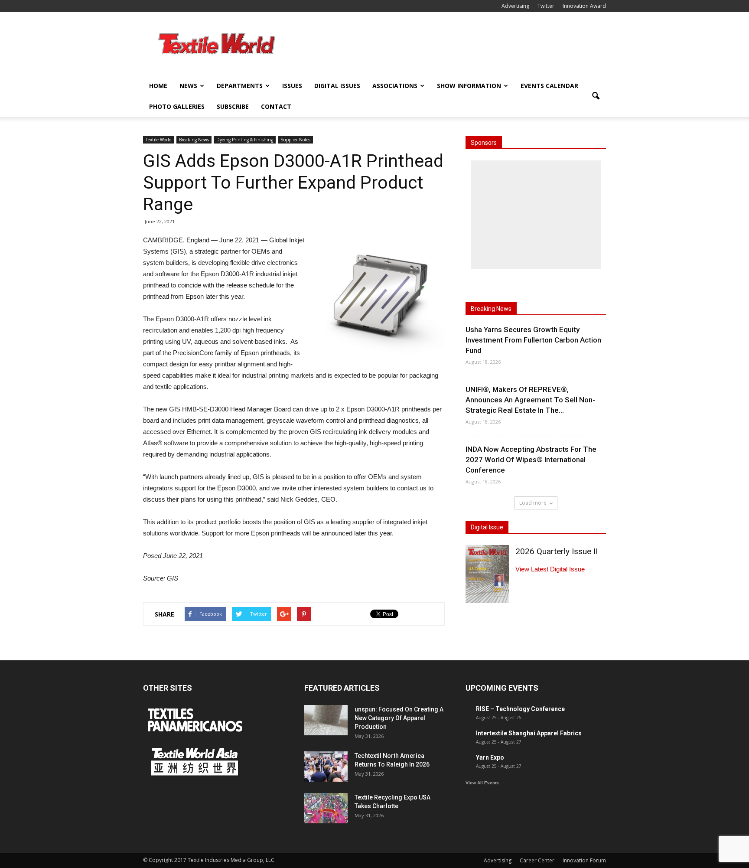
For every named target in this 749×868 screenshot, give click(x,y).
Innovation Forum (584, 860)
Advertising (515, 6)
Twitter (545, 6)
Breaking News (194, 140)
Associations (394, 86)
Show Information (469, 86)
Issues (292, 86)
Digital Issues (337, 86)
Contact (276, 106)
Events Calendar (549, 86)
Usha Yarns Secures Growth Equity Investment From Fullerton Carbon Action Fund (533, 340)
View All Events (482, 782)
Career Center (537, 860)
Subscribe (233, 106)
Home (158, 86)
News (188, 86)
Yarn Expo (490, 757)
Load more (533, 502)
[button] (595, 96)
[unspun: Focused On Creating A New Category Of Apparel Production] (326, 720)
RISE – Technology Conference (520, 708)
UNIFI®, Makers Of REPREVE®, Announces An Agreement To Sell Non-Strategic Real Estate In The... (530, 399)
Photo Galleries (177, 106)
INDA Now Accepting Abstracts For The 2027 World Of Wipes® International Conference (531, 459)
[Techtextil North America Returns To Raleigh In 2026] (326, 766)
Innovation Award (584, 6)
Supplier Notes (295, 140)
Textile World (159, 140)
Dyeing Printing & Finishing (244, 140)
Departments (240, 86)
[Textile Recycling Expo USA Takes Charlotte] (326, 808)
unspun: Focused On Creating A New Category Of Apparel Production (399, 718)
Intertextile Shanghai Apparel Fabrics (529, 733)
